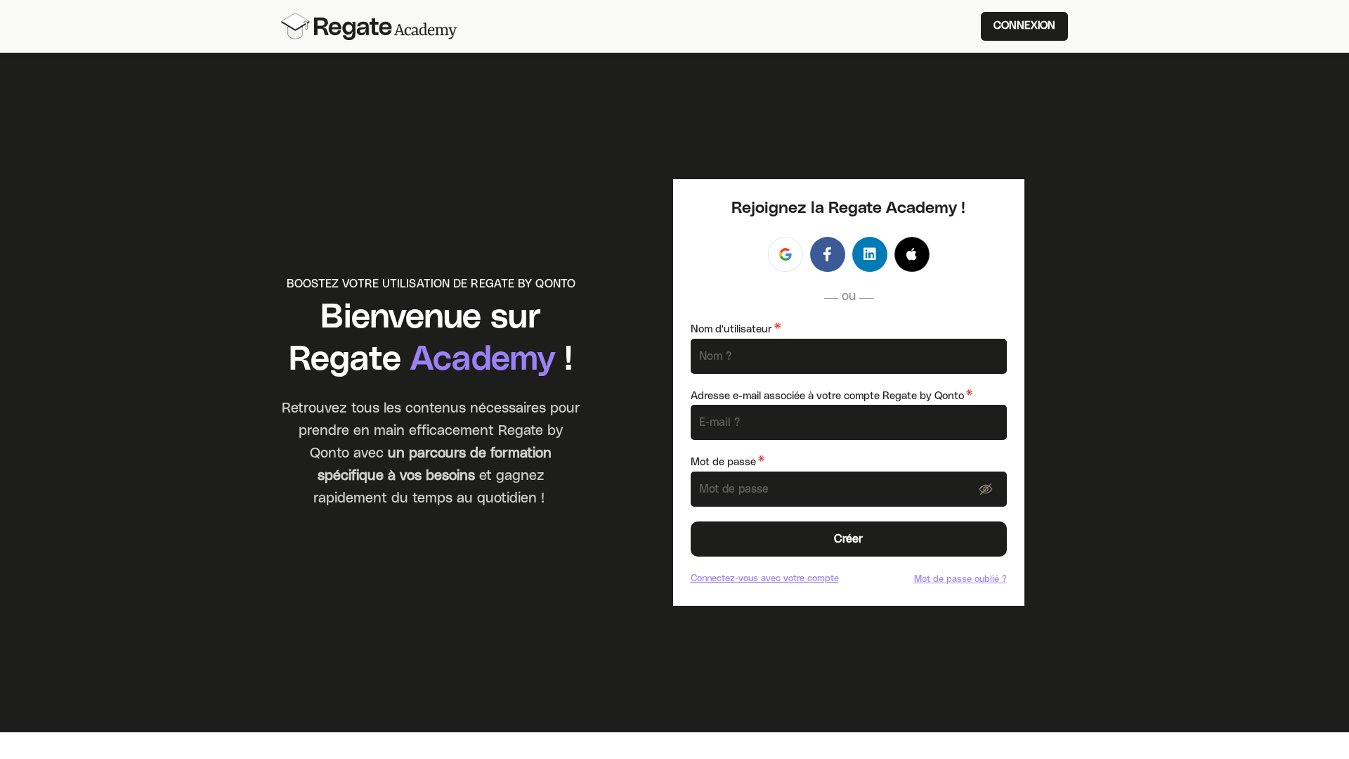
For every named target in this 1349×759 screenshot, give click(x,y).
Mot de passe (727, 462)
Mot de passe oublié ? (960, 578)
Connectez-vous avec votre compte (765, 578)
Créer (848, 539)
